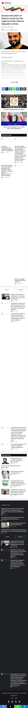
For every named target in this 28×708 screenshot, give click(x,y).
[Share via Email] (21, 88)
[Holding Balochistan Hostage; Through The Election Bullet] (5, 461)
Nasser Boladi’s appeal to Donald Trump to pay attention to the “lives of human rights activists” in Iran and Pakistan (18, 317)
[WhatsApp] (14, 88)
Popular (21, 289)
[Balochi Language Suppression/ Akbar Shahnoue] (21, 221)
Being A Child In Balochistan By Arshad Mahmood (18, 523)
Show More (13, 82)
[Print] (24, 88)
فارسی (12, 698)
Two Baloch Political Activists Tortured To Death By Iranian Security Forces (12, 518)
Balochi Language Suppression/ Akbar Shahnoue (20, 280)
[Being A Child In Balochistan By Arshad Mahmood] (5, 525)
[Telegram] (17, 88)
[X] (6, 88)
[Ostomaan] (6, 3)
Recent (7, 289)
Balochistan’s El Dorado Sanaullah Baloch (17, 472)
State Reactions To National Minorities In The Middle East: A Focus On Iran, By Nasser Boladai (14, 530)
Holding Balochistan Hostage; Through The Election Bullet (17, 460)
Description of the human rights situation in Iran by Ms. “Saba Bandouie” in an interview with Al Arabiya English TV (18, 306)
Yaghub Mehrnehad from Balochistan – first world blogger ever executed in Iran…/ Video (18, 297)
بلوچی (16, 698)
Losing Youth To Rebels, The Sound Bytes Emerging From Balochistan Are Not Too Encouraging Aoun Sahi (18, 492)
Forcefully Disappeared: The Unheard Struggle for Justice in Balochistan (7, 148)
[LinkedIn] (10, 88)
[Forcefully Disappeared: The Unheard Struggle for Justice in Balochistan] (7, 141)
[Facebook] (3, 88)
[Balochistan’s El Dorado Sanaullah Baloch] (5, 475)
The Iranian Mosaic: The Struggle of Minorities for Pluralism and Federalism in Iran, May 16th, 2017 (18, 483)
